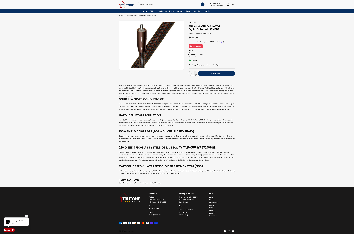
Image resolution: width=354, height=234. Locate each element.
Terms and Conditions (186, 210)
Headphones (213, 202)
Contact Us (213, 216)
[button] (233, 4)
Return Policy (183, 215)
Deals (211, 210)
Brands (211, 205)
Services (212, 208)
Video (211, 200)
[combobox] (171, 4)
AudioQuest (193, 22)
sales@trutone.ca (155, 215)
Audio (211, 197)
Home (122, 15)
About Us (212, 213)
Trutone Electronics (128, 231)
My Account (183, 212)
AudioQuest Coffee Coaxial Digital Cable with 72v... (141, 15)
